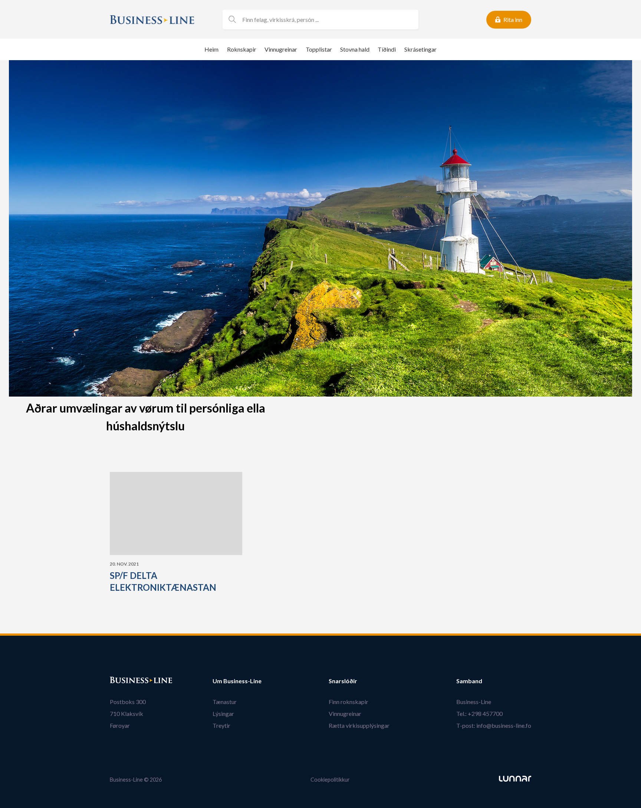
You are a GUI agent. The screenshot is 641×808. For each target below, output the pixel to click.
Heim (211, 49)
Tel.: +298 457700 (479, 713)
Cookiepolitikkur (330, 779)
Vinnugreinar (280, 49)
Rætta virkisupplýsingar (359, 725)
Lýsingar (223, 713)
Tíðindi (387, 49)
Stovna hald (354, 49)
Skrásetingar (420, 49)
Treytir (221, 725)
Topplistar (319, 49)
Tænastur (225, 701)
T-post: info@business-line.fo (493, 725)
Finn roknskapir (348, 701)
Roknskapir (241, 49)
